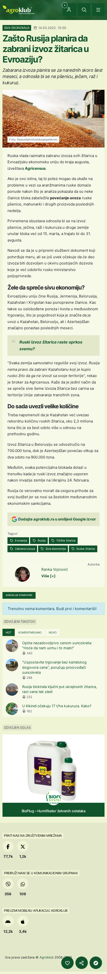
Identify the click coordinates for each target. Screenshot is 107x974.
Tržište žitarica (65, 540)
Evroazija (20, 540)
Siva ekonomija (55, 548)
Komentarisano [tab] (30, 632)
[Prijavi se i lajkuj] (67, 962)
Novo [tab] (52, 632)
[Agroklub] (18, 9)
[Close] (84, 9)
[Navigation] (98, 9)
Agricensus (35, 168)
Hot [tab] (8, 632)
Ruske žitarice (85, 548)
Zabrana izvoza (24, 548)
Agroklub (47, 957)
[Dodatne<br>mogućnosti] (96, 962)
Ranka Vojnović (54, 569)
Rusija (41, 540)
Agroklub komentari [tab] (19, 595)
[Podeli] (81, 962)
